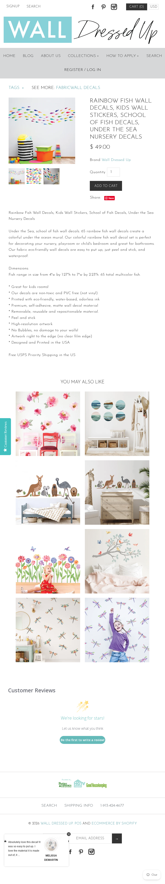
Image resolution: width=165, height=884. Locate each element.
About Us (51, 56)
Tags (16, 88)
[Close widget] (68, 834)
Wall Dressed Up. (57, 823)
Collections (83, 56)
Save (111, 198)
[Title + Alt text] (28, 789)
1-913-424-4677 (112, 806)
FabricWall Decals (78, 88)
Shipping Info (78, 806)
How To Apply (122, 56)
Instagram (114, 7)
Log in (94, 70)
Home (9, 56)
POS (78, 823)
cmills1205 (55, 855)
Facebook (93, 7)
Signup (13, 6)
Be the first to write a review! (82, 740)
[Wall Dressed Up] (83, 17)
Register (73, 70)
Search (154, 56)
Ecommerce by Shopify (114, 823)
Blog (28, 56)
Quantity (97, 172)
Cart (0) (136, 7)
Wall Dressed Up (116, 160)
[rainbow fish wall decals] (42, 100)
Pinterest (103, 7)
